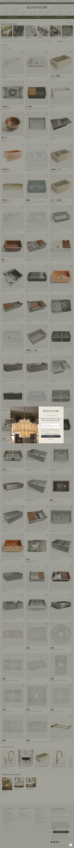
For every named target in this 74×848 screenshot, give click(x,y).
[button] (70, 845)
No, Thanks (50, 438)
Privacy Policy (47, 434)
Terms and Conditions (55, 434)
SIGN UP (51, 436)
